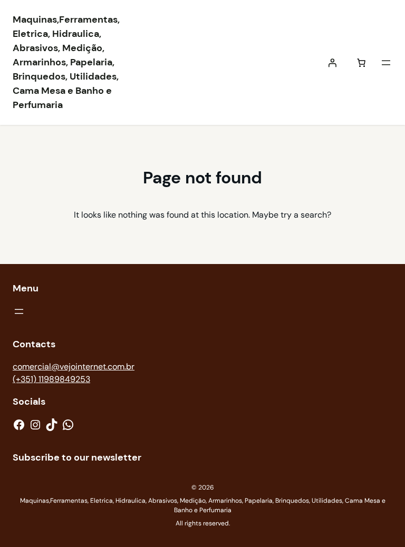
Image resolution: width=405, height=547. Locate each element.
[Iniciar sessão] (332, 62)
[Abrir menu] (386, 62)
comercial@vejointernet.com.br (73, 366)
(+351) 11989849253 (51, 379)
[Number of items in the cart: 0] (361, 62)
